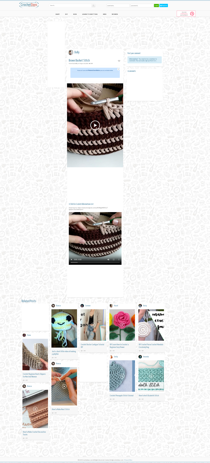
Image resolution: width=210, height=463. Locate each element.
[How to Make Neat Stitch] (64, 386)
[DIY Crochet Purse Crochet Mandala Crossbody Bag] (151, 325)
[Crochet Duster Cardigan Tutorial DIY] (93, 325)
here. (155, 61)
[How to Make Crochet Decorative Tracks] (35, 409)
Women (115, 14)
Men (104, 14)
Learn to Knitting (90, 14)
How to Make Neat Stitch (61, 409)
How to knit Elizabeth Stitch (149, 396)
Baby (58, 14)
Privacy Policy (128, 460)
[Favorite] (56, 357)
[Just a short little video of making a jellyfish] (64, 328)
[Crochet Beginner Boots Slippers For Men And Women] (35, 355)
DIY (66, 14)
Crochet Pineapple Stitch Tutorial (121, 396)
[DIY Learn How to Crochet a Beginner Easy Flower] (122, 325)
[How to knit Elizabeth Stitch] (151, 376)
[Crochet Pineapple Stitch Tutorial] (122, 376)
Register (164, 5)
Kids (75, 14)
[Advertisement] (56, 54)
